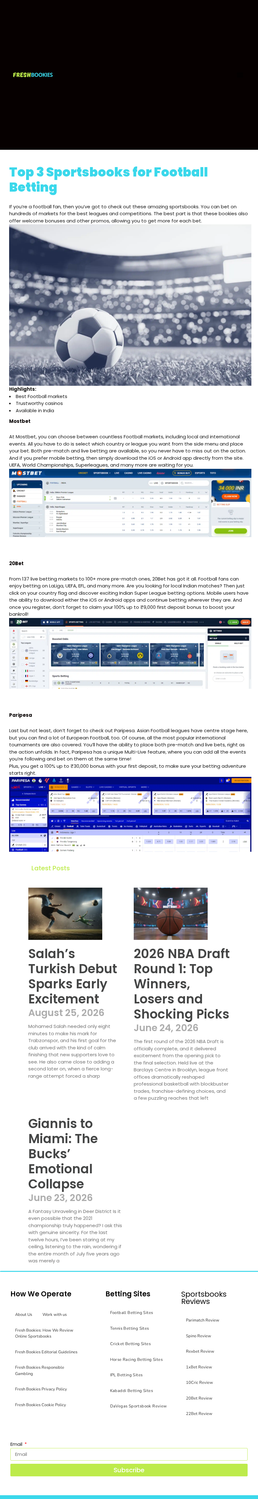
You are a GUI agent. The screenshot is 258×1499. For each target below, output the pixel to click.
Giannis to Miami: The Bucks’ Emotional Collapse (63, 1154)
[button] (240, 75)
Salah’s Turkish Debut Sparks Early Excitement (72, 976)
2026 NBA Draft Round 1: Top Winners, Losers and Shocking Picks (182, 984)
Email (17, 1444)
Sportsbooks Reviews (204, 1297)
